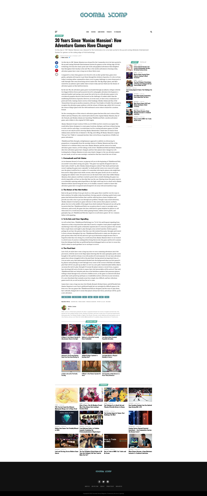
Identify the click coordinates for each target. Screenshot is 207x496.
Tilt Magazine (117, 32)
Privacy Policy (110, 486)
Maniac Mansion (91, 301)
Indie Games (82, 301)
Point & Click (101, 301)
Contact (102, 486)
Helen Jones (64, 57)
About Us (87, 486)
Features (93, 32)
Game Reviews (101, 32)
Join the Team (95, 486)
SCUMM (108, 301)
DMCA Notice (119, 486)
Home (87, 32)
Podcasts (109, 32)
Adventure (75, 301)
